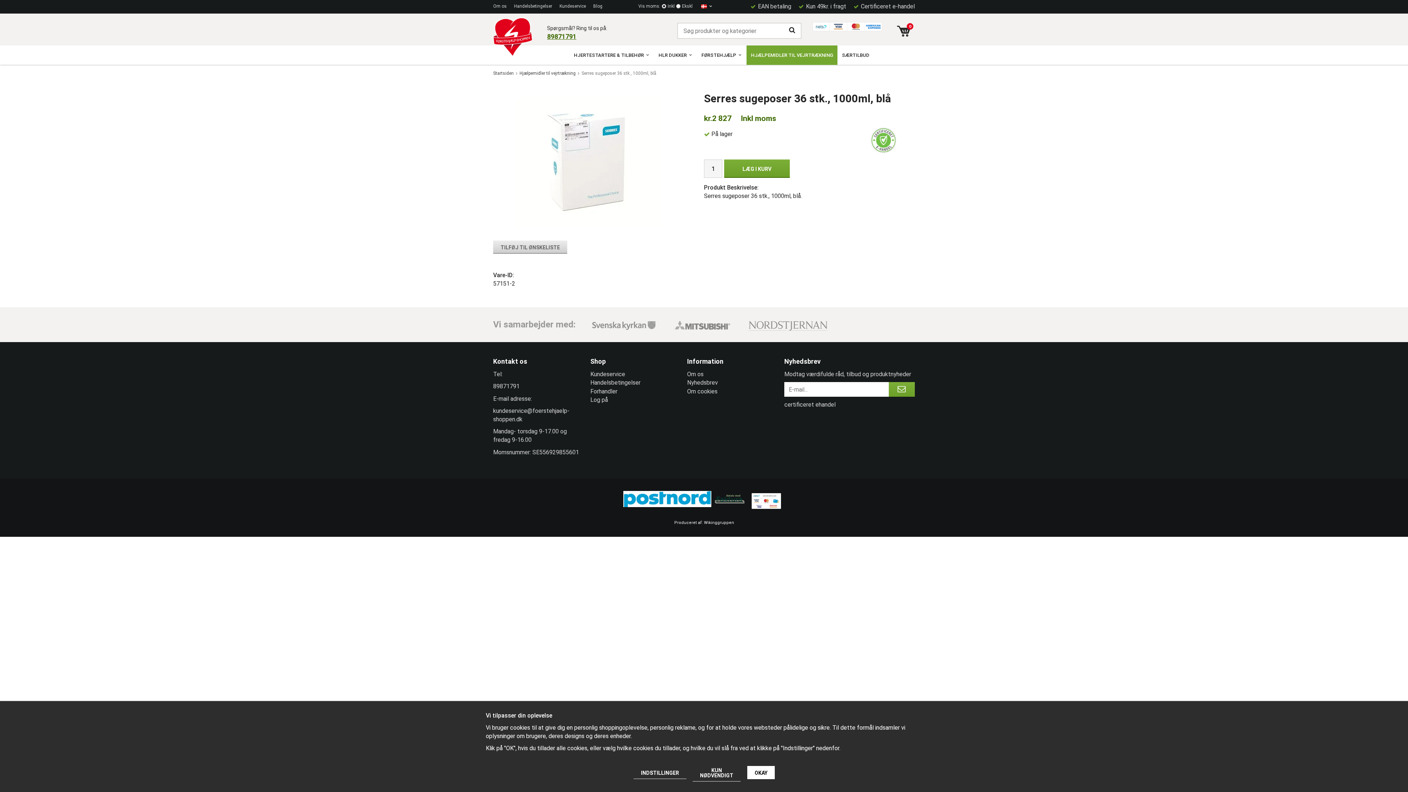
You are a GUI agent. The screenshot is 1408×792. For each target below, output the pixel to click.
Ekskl (687, 6)
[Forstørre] (588, 161)
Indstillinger (660, 773)
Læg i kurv (756, 169)
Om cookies (702, 391)
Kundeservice (573, 6)
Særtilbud (855, 55)
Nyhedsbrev (702, 382)
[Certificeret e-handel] (883, 140)
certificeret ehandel (810, 404)
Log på (599, 399)
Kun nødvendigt (716, 772)
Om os (500, 6)
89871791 (561, 36)
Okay (761, 773)
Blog (597, 6)
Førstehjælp (718, 55)
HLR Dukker (673, 55)
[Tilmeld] (902, 389)
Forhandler (603, 391)
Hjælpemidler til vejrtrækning (792, 55)
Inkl (671, 6)
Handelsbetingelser (533, 6)
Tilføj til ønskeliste (530, 247)
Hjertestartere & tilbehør (609, 55)
